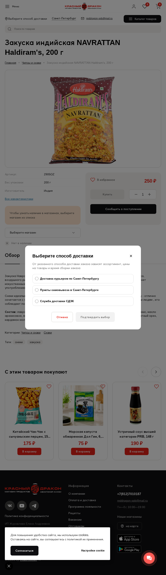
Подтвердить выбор (95, 317)
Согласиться (24, 550)
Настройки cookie (92, 550)
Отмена (62, 317)
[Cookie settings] (9, 566)
